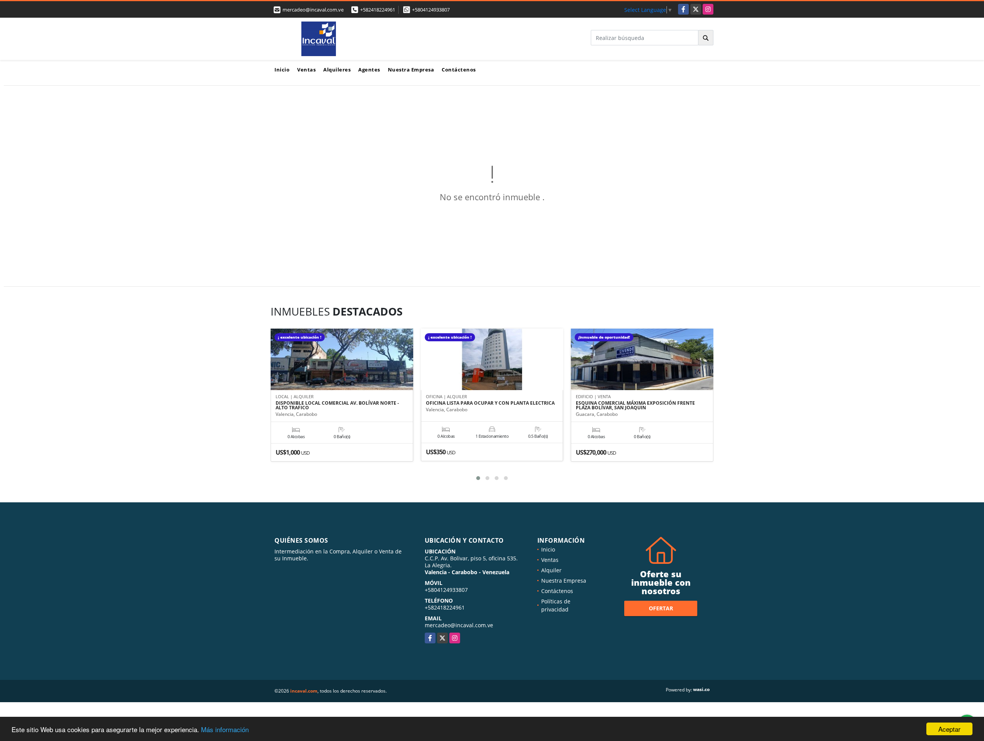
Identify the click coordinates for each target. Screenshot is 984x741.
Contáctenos (459, 69)
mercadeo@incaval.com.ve (459, 625)
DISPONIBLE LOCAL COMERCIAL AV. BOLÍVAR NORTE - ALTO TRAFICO (337, 405)
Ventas (306, 69)
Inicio (281, 69)
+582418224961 (377, 9)
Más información (225, 729)
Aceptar (949, 729)
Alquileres (337, 69)
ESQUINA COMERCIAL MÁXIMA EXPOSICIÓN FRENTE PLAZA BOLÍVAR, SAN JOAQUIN (635, 405)
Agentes (369, 69)
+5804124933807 (431, 9)
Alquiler (551, 570)
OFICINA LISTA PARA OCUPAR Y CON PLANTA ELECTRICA (490, 403)
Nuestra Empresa (411, 69)
